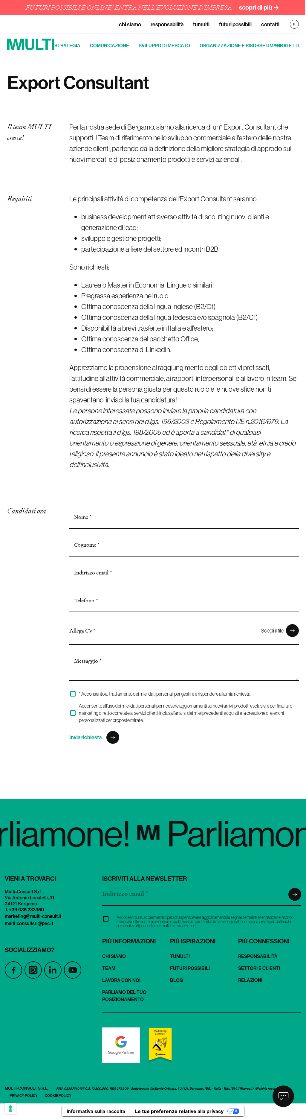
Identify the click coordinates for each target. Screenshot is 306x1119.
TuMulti (201, 24)
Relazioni (250, 980)
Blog (176, 980)
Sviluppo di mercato (164, 45)
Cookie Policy (58, 1095)
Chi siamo (130, 24)
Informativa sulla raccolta (96, 1111)
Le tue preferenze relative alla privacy (179, 1111)
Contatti (270, 24)
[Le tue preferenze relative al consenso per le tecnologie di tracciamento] (10, 1108)
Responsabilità (167, 24)
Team (108, 968)
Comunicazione (109, 45)
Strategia (67, 45)
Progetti (287, 45)
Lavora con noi (121, 980)
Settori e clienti (259, 968)
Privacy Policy (24, 1095)
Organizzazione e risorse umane (241, 45)
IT (294, 24)
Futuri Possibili (235, 24)
